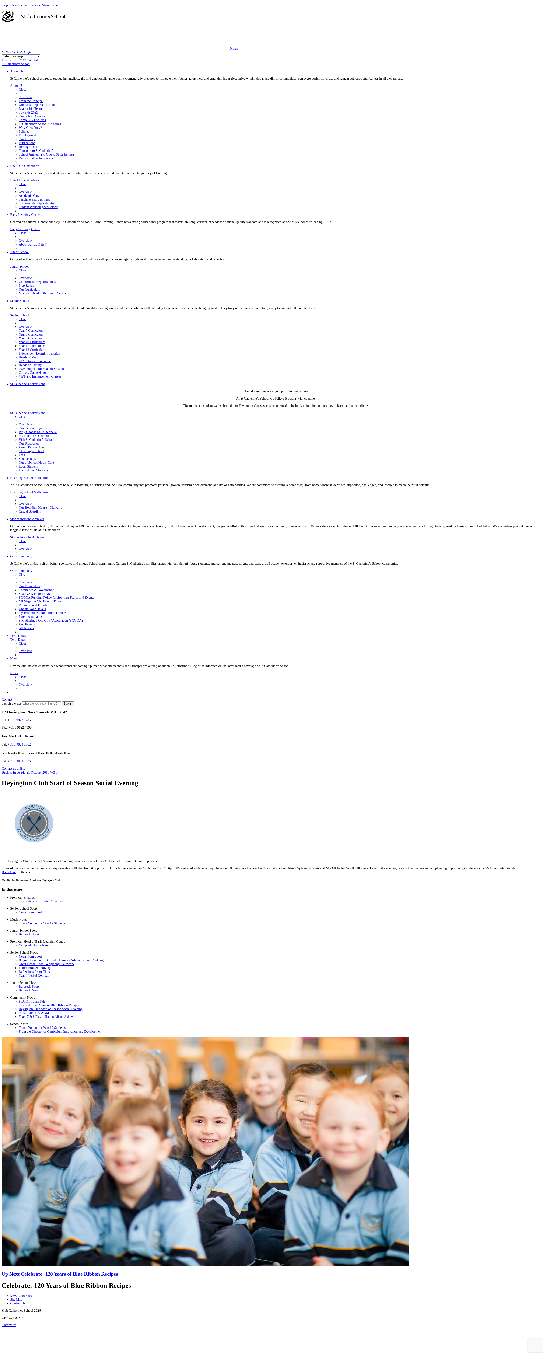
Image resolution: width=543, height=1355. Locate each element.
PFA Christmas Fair (32, 1001)
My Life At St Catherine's (36, 436)
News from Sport (30, 912)
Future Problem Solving (35, 968)
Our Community (21, 556)
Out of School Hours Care (36, 462)
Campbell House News (34, 945)
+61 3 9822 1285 (19, 720)
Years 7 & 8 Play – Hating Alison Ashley (46, 1016)
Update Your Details (32, 609)
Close (22, 89)
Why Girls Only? (30, 127)
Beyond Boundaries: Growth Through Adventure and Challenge (62, 960)
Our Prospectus (29, 443)
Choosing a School (31, 451)
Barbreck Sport (29, 934)
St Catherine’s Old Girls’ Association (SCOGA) (51, 620)
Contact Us (17, 1303)
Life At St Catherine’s (24, 166)
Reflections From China (35, 971)
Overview (25, 97)
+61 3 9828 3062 (19, 744)
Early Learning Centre (25, 214)
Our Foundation (29, 586)
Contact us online (13, 768)
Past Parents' (27, 624)
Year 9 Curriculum (31, 338)
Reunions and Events (33, 605)
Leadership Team (30, 108)
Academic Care (29, 195)
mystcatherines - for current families (42, 613)
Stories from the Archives (27, 519)
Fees (22, 455)
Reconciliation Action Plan (37, 158)
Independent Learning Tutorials (40, 353)
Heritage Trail (28, 147)
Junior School (19, 252)
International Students (33, 470)
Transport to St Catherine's (36, 150)
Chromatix (9, 1325)
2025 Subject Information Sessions (42, 369)
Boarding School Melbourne (29, 478)
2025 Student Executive (35, 361)
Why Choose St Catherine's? (38, 432)
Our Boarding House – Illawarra (40, 507)
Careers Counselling (32, 372)
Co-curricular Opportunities (37, 203)
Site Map (16, 1299)
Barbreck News (29, 990)
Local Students (29, 466)
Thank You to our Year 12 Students (42, 923)
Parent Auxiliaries (30, 616)
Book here (9, 872)
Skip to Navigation (14, 5)
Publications (27, 143)
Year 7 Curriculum (31, 330)
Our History (27, 139)
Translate (33, 60)
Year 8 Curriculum (31, 334)
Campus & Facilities (32, 120)
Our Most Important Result (37, 105)
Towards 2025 (28, 112)
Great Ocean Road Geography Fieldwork (46, 964)
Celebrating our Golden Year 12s (41, 901)
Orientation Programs (33, 428)
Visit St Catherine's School (36, 439)
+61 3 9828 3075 (19, 761)
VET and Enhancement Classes (40, 376)
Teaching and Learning (34, 199)
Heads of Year (28, 357)
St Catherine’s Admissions (27, 384)
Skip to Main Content (45, 5)
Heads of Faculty (30, 365)
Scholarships (27, 459)
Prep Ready (26, 285)
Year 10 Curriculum (32, 342)
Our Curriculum (29, 289)
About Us (16, 71)
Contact (7, 699)
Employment (27, 135)
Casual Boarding (30, 511)
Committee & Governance (36, 590)
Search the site (11, 703)
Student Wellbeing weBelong (38, 207)
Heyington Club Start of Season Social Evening (51, 1009)
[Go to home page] (33, 21)
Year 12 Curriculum (32, 349)
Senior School (19, 301)
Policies (24, 131)
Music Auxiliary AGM (34, 1013)
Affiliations (26, 628)
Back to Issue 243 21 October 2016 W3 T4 (31, 772)
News (14, 658)
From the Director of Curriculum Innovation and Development (60, 1031)
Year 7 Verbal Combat (33, 975)
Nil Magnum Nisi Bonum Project (41, 601)
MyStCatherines (21, 1295)
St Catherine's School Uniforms (40, 124)
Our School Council (32, 116)
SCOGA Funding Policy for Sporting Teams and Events (56, 597)
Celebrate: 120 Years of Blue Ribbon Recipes (49, 1005)
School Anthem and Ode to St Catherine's (46, 154)
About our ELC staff (32, 244)
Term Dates (18, 635)
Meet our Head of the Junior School (43, 293)
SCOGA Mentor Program (36, 593)
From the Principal (31, 101)
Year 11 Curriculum (32, 346)
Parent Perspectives (32, 447)
